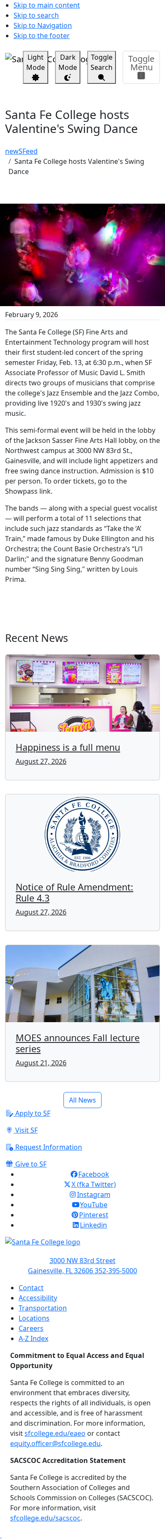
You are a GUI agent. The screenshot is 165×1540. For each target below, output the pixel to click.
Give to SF (30, 1164)
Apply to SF (32, 1113)
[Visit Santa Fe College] (82, 1246)
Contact (31, 1287)
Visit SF (26, 1130)
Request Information (48, 1147)
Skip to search (36, 15)
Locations (34, 1318)
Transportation (43, 1308)
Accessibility (38, 1297)
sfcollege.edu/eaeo (55, 1433)
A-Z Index (33, 1338)
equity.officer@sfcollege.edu (55, 1443)
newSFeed (21, 151)
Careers (31, 1328)
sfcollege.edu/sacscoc (45, 1518)
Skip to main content (47, 5)
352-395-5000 (116, 1270)
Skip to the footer (42, 35)
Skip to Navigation (43, 25)
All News (82, 1100)
